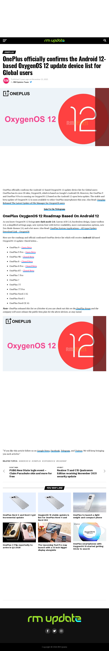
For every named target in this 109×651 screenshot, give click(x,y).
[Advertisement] (54, 18)
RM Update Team (21, 82)
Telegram (65, 450)
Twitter (78, 450)
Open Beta (26, 247)
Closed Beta (28, 256)
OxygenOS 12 (49, 461)
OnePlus (37, 461)
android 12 (25, 461)
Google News (43, 450)
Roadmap (61, 461)
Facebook (55, 450)
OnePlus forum (83, 308)
